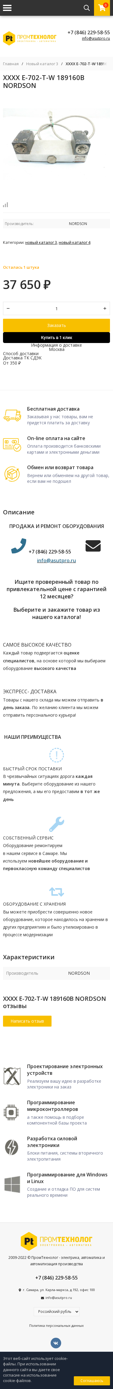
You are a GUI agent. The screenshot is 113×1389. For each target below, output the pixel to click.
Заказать (56, 325)
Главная (11, 64)
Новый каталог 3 (42, 64)
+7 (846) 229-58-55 (88, 32)
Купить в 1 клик (56, 337)
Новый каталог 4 (74, 242)
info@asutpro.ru (96, 38)
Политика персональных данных (56, 1325)
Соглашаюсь (91, 1380)
